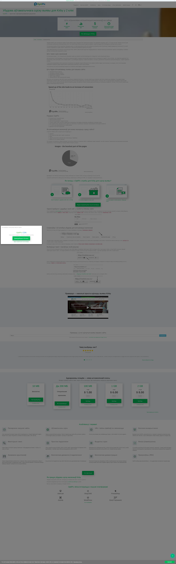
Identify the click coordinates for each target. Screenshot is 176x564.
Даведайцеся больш (21, 238)
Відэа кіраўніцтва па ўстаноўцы (21, 241)
